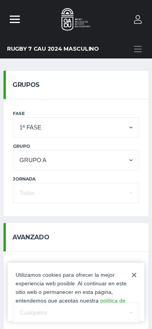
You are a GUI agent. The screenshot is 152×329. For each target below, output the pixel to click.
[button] (76, 127)
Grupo (21, 146)
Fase (19, 113)
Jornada (24, 179)
